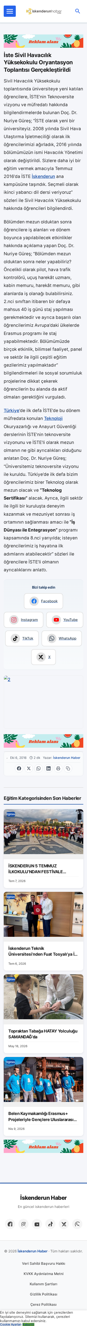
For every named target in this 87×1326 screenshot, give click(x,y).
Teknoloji (53, 418)
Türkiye (11, 410)
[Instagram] (23, 1224)
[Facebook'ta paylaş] (19, 768)
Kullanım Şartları (43, 1284)
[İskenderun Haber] (44, 11)
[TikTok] (50, 1224)
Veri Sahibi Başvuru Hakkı (43, 1263)
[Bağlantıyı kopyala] (68, 768)
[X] (64, 1224)
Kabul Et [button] (28, 1324)
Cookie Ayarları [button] (10, 1324)
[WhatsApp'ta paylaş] (38, 768)
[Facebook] (10, 1224)
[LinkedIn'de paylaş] (48, 768)
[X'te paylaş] (29, 768)
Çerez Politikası (43, 1304)
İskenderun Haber (66, 758)
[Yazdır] (58, 768)
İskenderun (43, 176)
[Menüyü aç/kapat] (10, 11)
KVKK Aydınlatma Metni (44, 1273)
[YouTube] (37, 1224)
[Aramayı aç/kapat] (77, 11)
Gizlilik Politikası (43, 1294)
